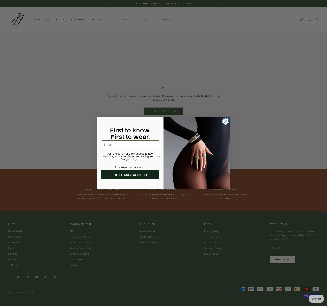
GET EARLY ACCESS (130, 175)
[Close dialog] (226, 121)
